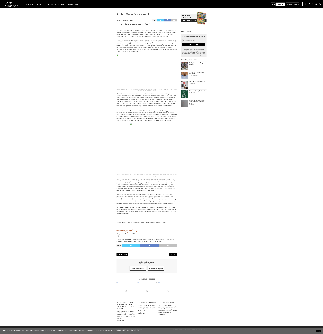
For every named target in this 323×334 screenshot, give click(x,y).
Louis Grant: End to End (147, 302)
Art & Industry (50, 4)
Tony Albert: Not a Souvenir (197, 82)
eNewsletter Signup (293, 4)
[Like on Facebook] (309, 4)
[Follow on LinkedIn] (305, 4)
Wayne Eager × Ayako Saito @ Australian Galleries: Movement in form (125, 305)
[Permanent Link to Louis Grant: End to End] (147, 291)
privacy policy (197, 49)
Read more (120, 321)
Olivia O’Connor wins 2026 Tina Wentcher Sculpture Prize (197, 101)
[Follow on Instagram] (312, 4)
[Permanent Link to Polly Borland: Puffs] (167, 291)
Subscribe (280, 4)
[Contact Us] (316, 4)
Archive (70, 4)
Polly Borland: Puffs (166, 302)
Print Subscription (138, 268)
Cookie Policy (125, 330)
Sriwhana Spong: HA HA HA (197, 91)
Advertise (61, 4)
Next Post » (173, 254)
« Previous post (122, 254)
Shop (76, 4)
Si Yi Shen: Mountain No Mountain (196, 73)
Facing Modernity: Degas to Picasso (197, 64)
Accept (318, 331)
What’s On (29, 4)
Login (273, 4)
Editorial (39, 4)
